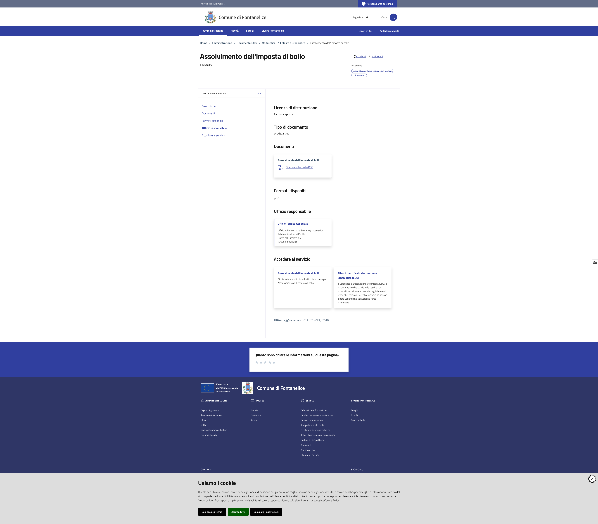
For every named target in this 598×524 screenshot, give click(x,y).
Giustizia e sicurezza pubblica (315, 430)
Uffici (203, 420)
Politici (204, 425)
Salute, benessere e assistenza (317, 415)
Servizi (310, 400)
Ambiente (306, 445)
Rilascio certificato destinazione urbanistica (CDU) (357, 275)
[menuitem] (213, 31)
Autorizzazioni (308, 450)
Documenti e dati (247, 43)
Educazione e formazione (314, 410)
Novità (260, 400)
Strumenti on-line (310, 455)
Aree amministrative (211, 415)
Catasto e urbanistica (292, 43)
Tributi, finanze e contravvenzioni (318, 435)
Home (203, 43)
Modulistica (268, 43)
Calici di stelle (358, 420)
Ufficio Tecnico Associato (293, 224)
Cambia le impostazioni (266, 512)
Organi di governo (210, 410)
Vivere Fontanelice (363, 400)
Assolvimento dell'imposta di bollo (299, 273)
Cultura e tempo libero (312, 440)
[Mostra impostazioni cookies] (595, 262)
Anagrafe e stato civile (312, 425)
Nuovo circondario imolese (213, 3)
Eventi (354, 415)
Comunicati (256, 415)
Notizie (254, 410)
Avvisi (254, 420)
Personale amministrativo (214, 430)
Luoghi (354, 410)
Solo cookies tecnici (212, 512)
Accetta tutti (238, 512)
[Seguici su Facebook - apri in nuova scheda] (366, 17)
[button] (393, 17)
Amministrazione (222, 43)
